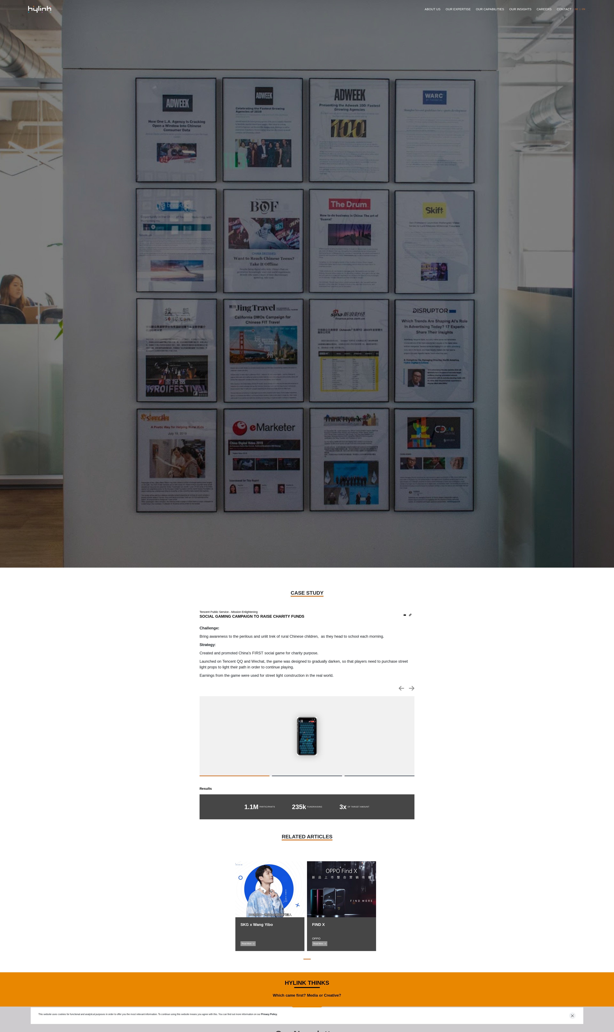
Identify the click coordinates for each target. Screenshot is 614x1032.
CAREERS (544, 9)
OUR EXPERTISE (458, 9)
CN (583, 9)
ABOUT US (433, 9)
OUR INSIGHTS (520, 9)
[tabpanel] (307, 736)
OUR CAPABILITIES (490, 9)
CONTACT (564, 9)
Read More (247, 944)
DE (576, 9)
